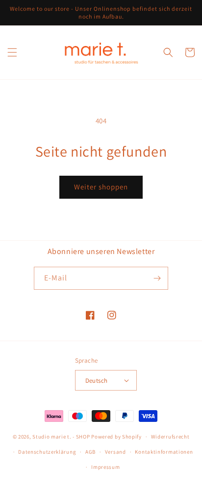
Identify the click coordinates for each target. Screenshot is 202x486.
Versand (115, 451)
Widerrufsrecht (170, 436)
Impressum (105, 466)
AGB (90, 451)
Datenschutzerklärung (47, 451)
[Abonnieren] (157, 278)
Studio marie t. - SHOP (61, 436)
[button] (12, 52)
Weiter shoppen (101, 186)
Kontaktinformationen (164, 451)
